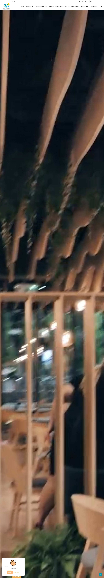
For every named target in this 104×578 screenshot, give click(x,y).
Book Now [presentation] (16, 576)
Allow (9, 572)
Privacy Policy (16, 572)
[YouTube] (85, 1)
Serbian (14, 1)
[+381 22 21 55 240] (88, 1)
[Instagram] (82, 1)
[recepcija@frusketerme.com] (90, 1)
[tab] (16, 576)
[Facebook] (79, 1)
